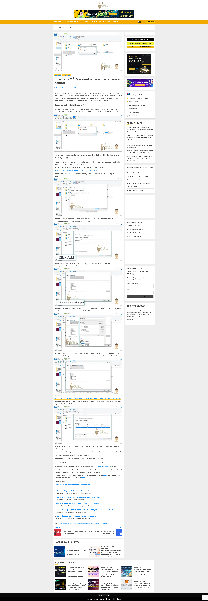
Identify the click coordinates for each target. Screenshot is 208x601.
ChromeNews (109, 599)
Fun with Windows (105, 546)
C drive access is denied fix (65, 523)
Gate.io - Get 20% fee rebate (136, 190)
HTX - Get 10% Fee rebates (135, 187)
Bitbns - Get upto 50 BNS (135, 229)
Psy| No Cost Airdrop (133, 112)
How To (69, 548)
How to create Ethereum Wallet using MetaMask (142, 584)
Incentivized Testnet (106, 569)
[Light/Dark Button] (139, 22)
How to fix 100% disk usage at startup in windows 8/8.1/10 (78, 497)
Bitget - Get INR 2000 (133, 233)
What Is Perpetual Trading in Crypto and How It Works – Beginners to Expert (140, 152)
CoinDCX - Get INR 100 (134, 226)
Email (128, 289)
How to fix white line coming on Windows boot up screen (77, 503)
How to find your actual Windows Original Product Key (77, 516)
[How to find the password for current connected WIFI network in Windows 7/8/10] (94, 551)
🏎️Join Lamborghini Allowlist (136, 105)
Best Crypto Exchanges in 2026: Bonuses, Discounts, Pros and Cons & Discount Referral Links (140, 158)
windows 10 (97, 523)
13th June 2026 (139, 577)
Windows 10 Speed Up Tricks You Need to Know (74, 491)
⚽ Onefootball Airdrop (134, 116)
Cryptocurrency (72, 22)
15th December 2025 (140, 587)
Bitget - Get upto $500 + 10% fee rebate (139, 183)
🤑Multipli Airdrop (132, 102)
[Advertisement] (140, 252)
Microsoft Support (102, 467)
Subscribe (151, 22)
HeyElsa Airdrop (132, 109)
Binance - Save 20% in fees (135, 173)
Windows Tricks (58, 22)
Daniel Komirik (59, 87)
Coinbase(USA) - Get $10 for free (137, 176)
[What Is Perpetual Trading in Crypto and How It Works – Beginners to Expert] (60, 584)
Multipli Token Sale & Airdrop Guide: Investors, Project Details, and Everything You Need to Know (140, 130)
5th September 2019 (70, 87)
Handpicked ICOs (95, 22)
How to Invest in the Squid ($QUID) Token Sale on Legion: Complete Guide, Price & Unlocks (140, 137)
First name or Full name (132, 283)
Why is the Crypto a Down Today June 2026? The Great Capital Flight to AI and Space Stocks (139, 145)
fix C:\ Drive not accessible (79, 523)
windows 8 (104, 523)
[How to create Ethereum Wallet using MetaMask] (126, 584)
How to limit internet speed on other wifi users (73, 485)
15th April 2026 (73, 589)
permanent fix (90, 523)
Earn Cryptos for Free (110, 22)
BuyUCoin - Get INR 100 (134, 236)
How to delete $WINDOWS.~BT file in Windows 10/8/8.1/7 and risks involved (84, 510)
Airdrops (85, 22)
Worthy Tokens (71, 569)
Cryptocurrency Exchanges (74, 582)
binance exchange (105, 580)
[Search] (143, 21)
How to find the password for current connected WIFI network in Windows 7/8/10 (111, 552)
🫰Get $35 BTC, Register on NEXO (137, 98)
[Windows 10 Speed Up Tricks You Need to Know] (59, 551)
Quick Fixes (58, 75)
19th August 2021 (73, 554)
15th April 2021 (106, 556)
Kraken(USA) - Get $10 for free (137, 180)
